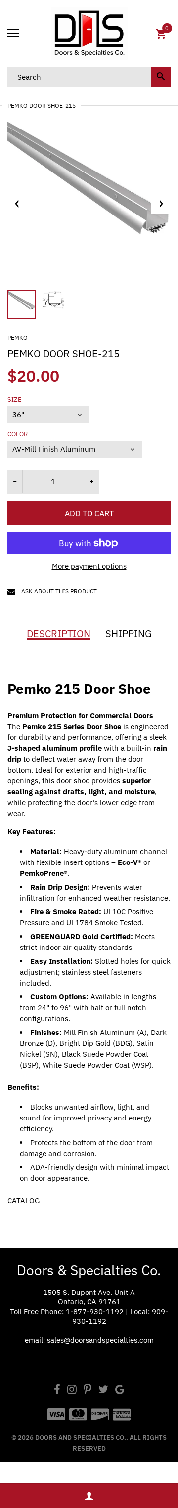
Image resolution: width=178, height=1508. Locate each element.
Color (17, 434)
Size (14, 400)
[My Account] (89, 1496)
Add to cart (89, 513)
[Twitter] (103, 1390)
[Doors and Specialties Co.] (89, 33)
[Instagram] (72, 1390)
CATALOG (23, 1200)
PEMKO (17, 337)
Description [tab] (58, 634)
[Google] (120, 1390)
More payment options (89, 566)
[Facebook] (57, 1390)
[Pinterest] (87, 1390)
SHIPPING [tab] (128, 634)
